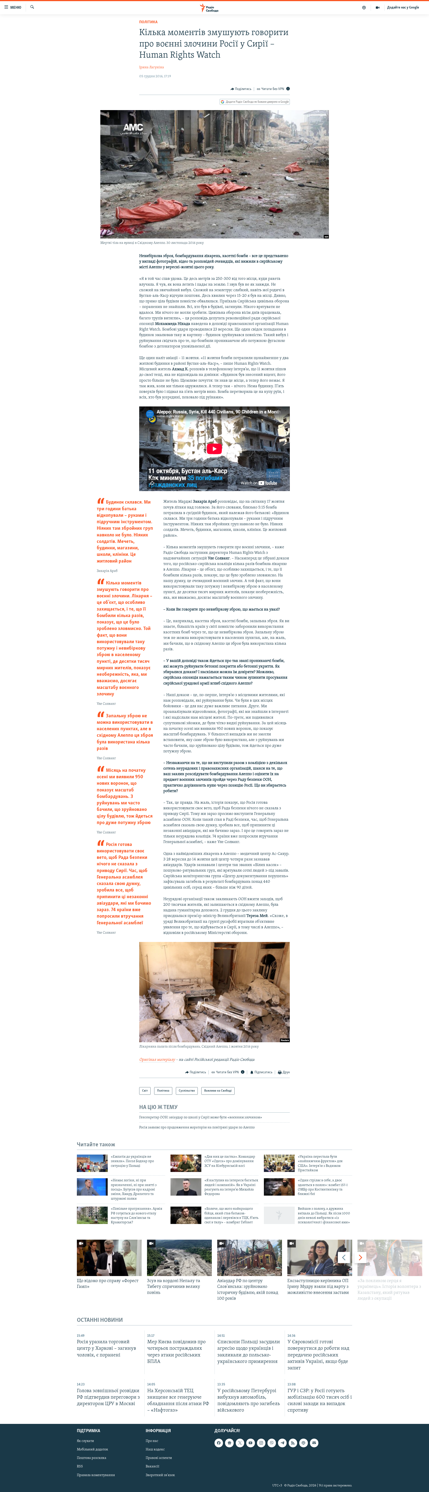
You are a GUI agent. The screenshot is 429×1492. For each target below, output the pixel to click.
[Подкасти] (364, 7)
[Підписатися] (314, 1443)
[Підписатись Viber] (271, 1443)
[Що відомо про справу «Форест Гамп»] (109, 1258)
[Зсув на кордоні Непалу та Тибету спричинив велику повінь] (179, 1258)
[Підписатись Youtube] (250, 1443)
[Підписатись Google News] (229, 1443)
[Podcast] (303, 1443)
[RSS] (293, 1443)
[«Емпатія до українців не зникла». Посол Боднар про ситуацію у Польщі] (92, 1163)
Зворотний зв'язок (160, 1475)
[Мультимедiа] (378, 7)
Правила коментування (96, 1475)
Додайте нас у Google (403, 7)
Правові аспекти (159, 1458)
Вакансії (152, 1466)
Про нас (152, 1441)
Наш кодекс (155, 1449)
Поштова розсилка (91, 1458)
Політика (148, 22)
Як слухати (85, 1441)
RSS (80, 1466)
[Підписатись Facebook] (218, 1443)
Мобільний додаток (92, 1449)
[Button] (241, 89)
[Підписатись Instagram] (261, 1443)
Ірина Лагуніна (151, 67)
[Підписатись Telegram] (282, 1443)
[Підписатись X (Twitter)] (240, 1443)
